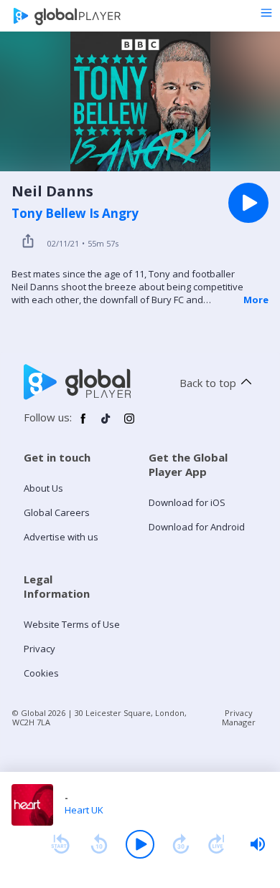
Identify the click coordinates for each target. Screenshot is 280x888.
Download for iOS (187, 502)
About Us (43, 488)
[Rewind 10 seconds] (99, 844)
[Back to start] (60, 844)
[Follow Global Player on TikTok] (106, 424)
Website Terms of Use (72, 624)
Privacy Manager (239, 717)
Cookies (41, 673)
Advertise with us (61, 536)
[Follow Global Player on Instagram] (129, 424)
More (256, 299)
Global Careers (57, 512)
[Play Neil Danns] (248, 203)
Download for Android (197, 526)
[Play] (140, 844)
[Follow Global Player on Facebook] (83, 424)
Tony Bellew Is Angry (75, 213)
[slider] (257, 844)
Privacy (39, 648)
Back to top (207, 383)
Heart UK (84, 809)
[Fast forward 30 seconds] (181, 844)
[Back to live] (216, 844)
